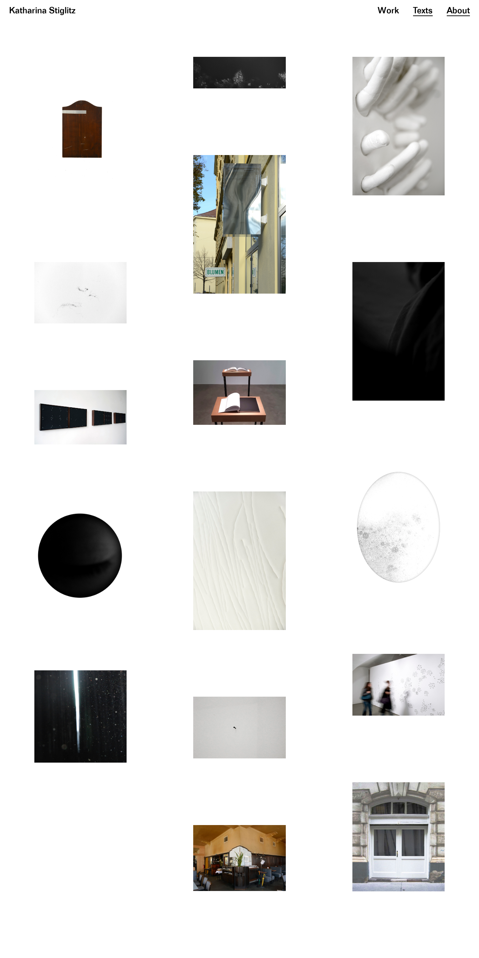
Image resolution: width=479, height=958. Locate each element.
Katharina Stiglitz (42, 11)
